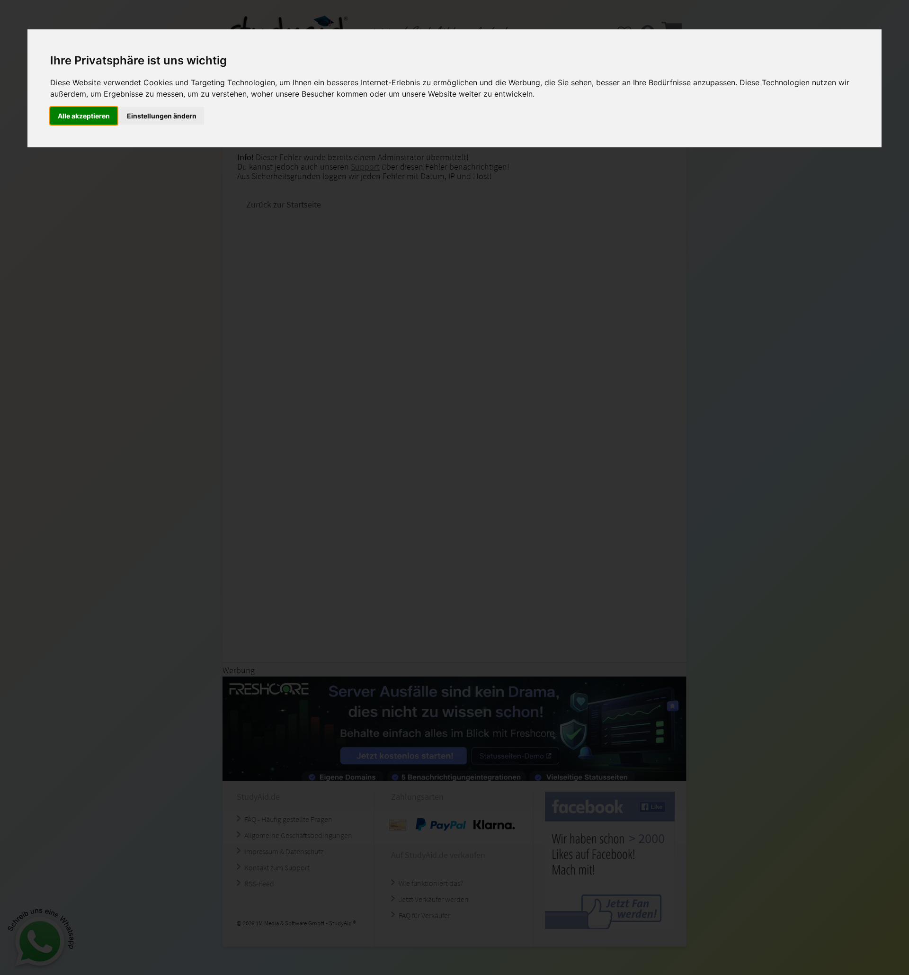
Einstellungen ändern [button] (161, 116)
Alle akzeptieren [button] (84, 116)
